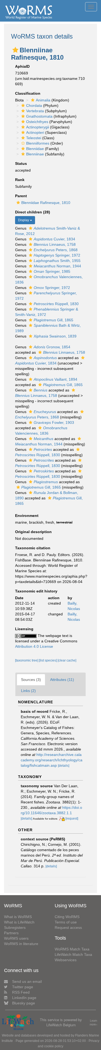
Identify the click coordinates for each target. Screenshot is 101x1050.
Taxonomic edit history (36, 591)
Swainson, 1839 (55, 336)
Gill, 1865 (53, 320)
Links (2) (28, 690)
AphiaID (22, 66)
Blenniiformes (37, 143)
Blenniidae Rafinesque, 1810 (45, 202)
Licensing (24, 629)
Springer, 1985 (52, 271)
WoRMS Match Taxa (72, 949)
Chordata (34, 105)
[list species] (48, 660)
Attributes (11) (62, 679)
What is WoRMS (18, 917)
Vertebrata (35, 111)
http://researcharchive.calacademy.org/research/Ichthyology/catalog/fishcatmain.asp (51, 760)
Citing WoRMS (67, 917)
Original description (33, 532)
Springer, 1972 (57, 255)
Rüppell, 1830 (56, 304)
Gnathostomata (39, 116)
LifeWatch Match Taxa (73, 954)
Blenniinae (35, 154)
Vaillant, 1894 (55, 379)
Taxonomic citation (32, 548)
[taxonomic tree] (27, 660)
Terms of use (66, 922)
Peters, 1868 (56, 250)
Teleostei (33, 138)
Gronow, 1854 (52, 347)
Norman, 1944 (57, 266)
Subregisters (15, 927)
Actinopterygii (37, 127)
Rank (20, 180)
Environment (27, 515)
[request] (71, 818)
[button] (15, 50)
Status (21, 163)
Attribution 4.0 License (34, 646)
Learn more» (93, 1023)
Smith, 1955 (57, 260)
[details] (63, 766)
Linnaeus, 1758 (55, 244)
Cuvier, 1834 (54, 239)
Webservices (65, 960)
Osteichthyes (37, 122)
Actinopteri (35, 132)
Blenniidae (35, 148)
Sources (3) (31, 679)
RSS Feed (21, 992)
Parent (21, 196)
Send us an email (27, 981)
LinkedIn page (24, 998)
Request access (68, 927)
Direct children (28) (32, 212)
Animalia (43, 100)
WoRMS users (16, 938)
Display (24, 220)
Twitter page (22, 987)
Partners (11, 933)
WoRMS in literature (21, 944)
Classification (27, 93)
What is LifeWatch (19, 922)
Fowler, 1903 (54, 422)
